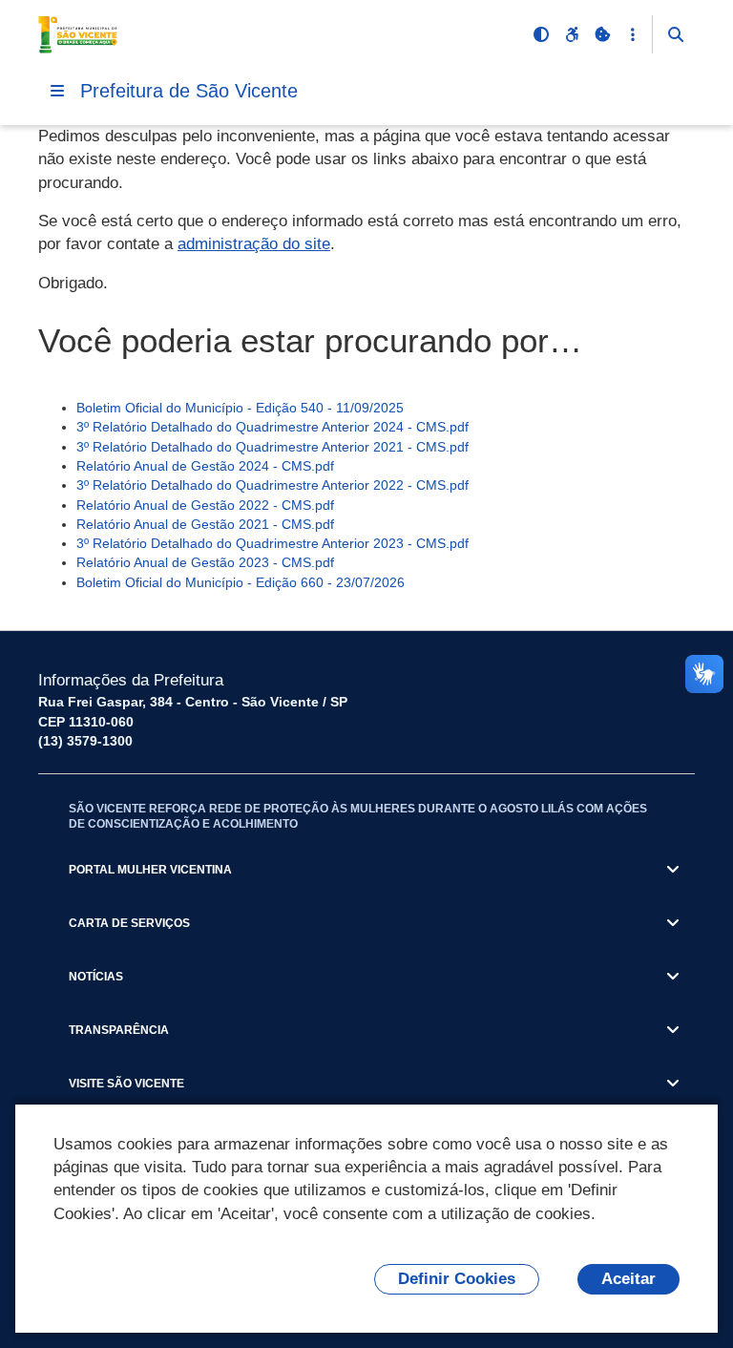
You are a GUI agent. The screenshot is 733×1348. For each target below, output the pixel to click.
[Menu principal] (57, 91)
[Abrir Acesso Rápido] (633, 34)
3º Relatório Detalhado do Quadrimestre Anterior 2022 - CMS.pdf (272, 485)
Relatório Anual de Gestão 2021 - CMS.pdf (205, 524)
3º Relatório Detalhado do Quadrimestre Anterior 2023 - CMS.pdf (272, 543)
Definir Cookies (456, 1279)
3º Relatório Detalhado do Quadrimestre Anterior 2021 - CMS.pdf (272, 446)
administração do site (254, 244)
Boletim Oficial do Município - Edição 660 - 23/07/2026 (240, 582)
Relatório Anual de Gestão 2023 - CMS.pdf (205, 562)
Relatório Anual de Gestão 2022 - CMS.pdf (205, 505)
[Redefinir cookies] (602, 34)
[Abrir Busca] (676, 34)
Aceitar (628, 1279)
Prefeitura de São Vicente (189, 90)
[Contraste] (541, 34)
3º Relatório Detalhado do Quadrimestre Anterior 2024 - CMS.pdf (272, 426)
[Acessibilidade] (571, 34)
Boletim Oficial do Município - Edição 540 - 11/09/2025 (240, 407)
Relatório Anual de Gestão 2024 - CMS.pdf (205, 466)
